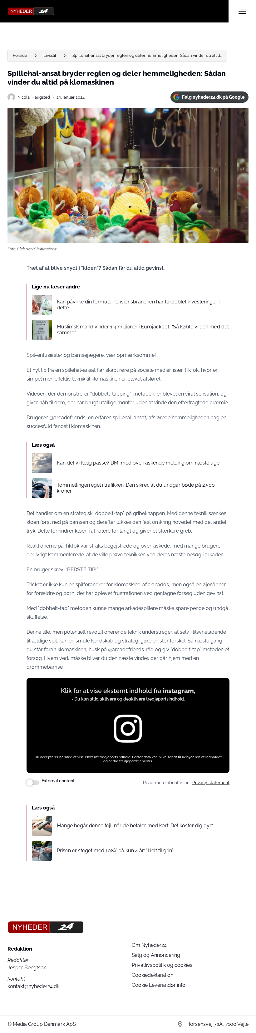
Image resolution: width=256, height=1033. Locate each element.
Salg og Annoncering (156, 955)
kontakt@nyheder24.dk (33, 986)
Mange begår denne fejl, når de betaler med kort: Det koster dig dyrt (135, 826)
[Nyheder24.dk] (118, 11)
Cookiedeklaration (152, 975)
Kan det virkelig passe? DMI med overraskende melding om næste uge (138, 463)
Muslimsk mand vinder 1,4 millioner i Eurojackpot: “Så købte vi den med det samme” (143, 330)
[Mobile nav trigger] (242, 11)
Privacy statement (210, 782)
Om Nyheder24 (149, 945)
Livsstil (49, 55)
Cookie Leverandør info (158, 985)
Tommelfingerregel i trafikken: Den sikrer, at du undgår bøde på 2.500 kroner (136, 488)
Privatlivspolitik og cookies (162, 965)
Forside (20, 55)
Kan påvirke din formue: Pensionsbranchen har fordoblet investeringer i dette (138, 305)
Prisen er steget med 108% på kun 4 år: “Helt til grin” (115, 850)
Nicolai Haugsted (33, 97)
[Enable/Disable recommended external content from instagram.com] (33, 782)
